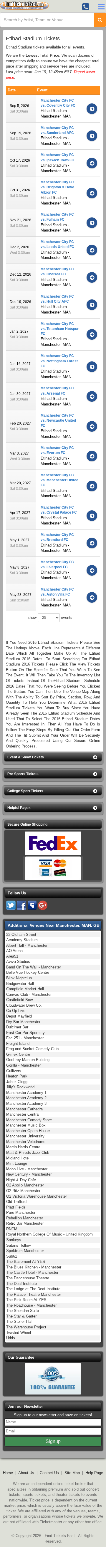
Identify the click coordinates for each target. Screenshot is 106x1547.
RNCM (11, 1229)
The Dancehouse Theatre (27, 1278)
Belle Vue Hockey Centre (27, 972)
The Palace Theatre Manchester (33, 1294)
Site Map (72, 1473)
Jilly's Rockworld (20, 1087)
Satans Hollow (18, 1245)
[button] (53, 757)
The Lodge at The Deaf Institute (33, 1289)
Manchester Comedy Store (29, 1120)
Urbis (10, 1338)
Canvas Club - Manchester (29, 994)
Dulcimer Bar (17, 1027)
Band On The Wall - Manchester (33, 967)
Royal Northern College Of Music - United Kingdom (49, 1234)
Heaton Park (16, 1076)
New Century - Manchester (29, 1174)
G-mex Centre (18, 1054)
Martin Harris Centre (23, 1147)
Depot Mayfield (19, 1016)
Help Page (94, 1473)
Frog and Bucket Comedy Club (32, 1049)
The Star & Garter (21, 1316)
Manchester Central (22, 1114)
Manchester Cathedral (25, 1109)
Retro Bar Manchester (25, 1223)
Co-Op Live (15, 1010)
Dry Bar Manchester (23, 1022)
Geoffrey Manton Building (27, 1059)
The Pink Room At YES (26, 1300)
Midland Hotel (17, 1158)
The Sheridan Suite (22, 1310)
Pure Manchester (20, 1212)
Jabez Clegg (16, 1082)
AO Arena (14, 950)
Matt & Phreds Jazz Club (27, 1152)
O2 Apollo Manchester (25, 1185)
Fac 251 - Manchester (25, 1038)
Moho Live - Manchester (26, 1169)
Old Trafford (16, 1201)
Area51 (12, 956)
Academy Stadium (22, 940)
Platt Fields (16, 1207)
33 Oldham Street (21, 934)
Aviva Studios (18, 961)
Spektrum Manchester (25, 1250)
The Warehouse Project (26, 1327)
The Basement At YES (25, 1261)
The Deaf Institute (21, 1283)
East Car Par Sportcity (25, 1032)
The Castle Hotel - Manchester (32, 1272)
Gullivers (13, 1071)
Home (8, 1473)
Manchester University (25, 1136)
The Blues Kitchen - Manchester (33, 1267)
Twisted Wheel (18, 1332)
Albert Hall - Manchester (26, 945)
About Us (26, 1473)
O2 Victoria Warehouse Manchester (36, 1196)
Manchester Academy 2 (26, 1098)
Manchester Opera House (28, 1131)
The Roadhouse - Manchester (31, 1305)
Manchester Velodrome (25, 1141)
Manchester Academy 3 (26, 1103)
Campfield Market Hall (25, 989)
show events (50, 617)
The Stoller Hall (19, 1321)
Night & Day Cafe (21, 1180)
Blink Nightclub (19, 978)
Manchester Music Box (26, 1125)
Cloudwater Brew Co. (24, 1005)
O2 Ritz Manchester (23, 1191)
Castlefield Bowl (20, 1000)
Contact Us (49, 1473)
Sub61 (11, 1256)
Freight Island (17, 1043)
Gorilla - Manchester (23, 1065)
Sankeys (13, 1240)
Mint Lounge (16, 1163)
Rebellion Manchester (24, 1218)
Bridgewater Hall (20, 983)
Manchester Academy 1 (26, 1092)
